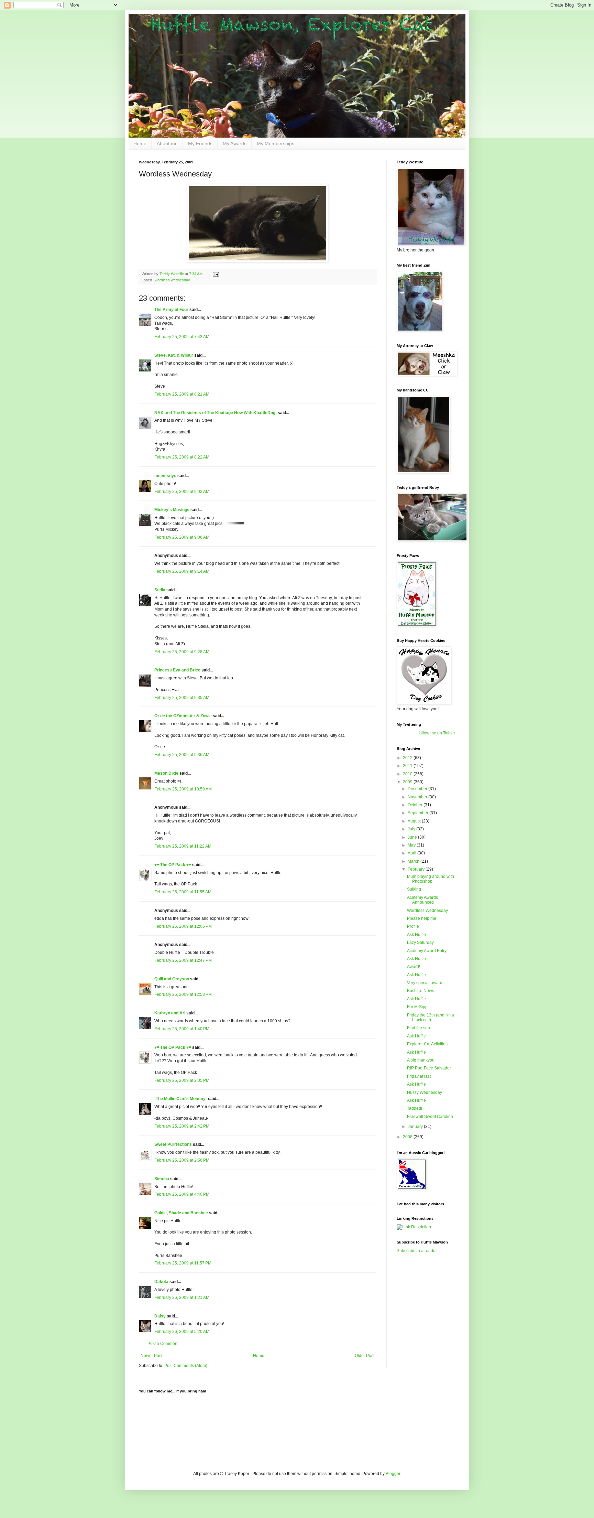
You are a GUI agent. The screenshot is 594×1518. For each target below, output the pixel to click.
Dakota (161, 1281)
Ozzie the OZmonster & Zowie (183, 715)
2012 (408, 757)
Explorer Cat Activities (427, 1044)
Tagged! (414, 1108)
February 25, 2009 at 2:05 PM (181, 1080)
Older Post (364, 1355)
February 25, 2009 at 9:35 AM (181, 697)
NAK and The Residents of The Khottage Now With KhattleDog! (215, 412)
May (412, 845)
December (418, 788)
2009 (408, 781)
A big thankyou (420, 1060)
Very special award (424, 982)
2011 (408, 765)
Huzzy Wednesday (424, 1092)
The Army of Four (171, 309)
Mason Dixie (166, 773)
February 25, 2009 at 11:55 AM (182, 892)
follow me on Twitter (436, 733)
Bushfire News (420, 990)
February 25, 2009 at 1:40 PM (181, 1028)
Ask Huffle (416, 934)
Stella (159, 590)
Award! (413, 966)
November (418, 797)
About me (167, 143)
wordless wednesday (172, 280)
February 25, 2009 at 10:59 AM (183, 789)
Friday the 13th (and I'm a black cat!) (430, 1017)
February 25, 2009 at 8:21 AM (181, 394)
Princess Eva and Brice (177, 670)
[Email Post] (215, 274)
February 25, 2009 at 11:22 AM (182, 846)
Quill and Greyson (171, 979)
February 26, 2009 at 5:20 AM (181, 1331)
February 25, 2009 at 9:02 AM (181, 491)
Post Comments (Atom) (185, 1365)
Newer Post (151, 1355)
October (416, 805)
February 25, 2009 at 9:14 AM (181, 571)
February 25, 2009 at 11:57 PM (182, 1263)
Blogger (393, 1473)
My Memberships (275, 143)
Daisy (160, 1316)
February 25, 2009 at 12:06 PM (183, 926)
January (416, 1126)
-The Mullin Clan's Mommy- (180, 1098)
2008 (408, 1136)
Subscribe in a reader (417, 1250)
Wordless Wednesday (427, 910)
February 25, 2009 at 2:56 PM (181, 1160)
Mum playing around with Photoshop (430, 879)
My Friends (200, 143)
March (414, 861)
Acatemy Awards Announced (422, 900)
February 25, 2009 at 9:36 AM (181, 754)
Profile (413, 926)
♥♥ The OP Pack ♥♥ (172, 864)
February (417, 869)
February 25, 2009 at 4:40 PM (181, 1194)
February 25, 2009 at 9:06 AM (181, 537)
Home (139, 143)
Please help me (421, 918)
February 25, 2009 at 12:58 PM (183, 994)
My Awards (234, 143)
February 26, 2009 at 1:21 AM (181, 1297)
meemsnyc (165, 475)
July (412, 829)
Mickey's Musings (171, 509)
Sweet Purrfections (173, 1144)
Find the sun (418, 1027)
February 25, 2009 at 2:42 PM (181, 1126)
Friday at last (419, 1076)
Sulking (414, 889)
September (418, 812)
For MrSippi (418, 1006)
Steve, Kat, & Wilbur (173, 355)
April (412, 853)
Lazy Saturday (420, 942)
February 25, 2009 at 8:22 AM (181, 457)
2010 (408, 774)
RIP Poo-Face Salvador (429, 1068)
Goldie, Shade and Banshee (181, 1212)
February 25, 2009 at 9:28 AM (181, 651)
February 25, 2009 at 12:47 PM (183, 960)
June (413, 837)
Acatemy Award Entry (427, 950)
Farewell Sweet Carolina (430, 1116)
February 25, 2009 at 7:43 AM (181, 336)
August (415, 821)
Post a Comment (162, 1343)
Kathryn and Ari (169, 1013)
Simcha (161, 1178)
